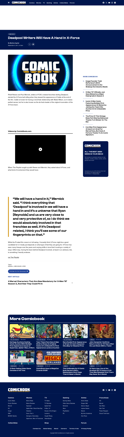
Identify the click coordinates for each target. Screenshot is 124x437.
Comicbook (12, 34)
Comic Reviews (12, 403)
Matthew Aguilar (14, 43)
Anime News (84, 400)
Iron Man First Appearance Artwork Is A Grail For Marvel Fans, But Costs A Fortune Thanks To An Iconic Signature (97, 131)
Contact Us (37, 428)
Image (10, 411)
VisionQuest (48, 418)
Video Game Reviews (69, 403)
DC (9, 408)
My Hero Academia (86, 413)
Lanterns (47, 413)
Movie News (29, 400)
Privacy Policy (96, 173)
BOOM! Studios (12, 416)
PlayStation (66, 411)
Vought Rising (48, 416)
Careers (64, 428)
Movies (38, 3)
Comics (32, 3)
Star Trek (102, 408)
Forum (72, 3)
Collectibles (64, 3)
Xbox (64, 408)
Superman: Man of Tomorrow (34, 418)
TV (44, 3)
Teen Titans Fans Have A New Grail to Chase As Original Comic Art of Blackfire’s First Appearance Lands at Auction (47, 345)
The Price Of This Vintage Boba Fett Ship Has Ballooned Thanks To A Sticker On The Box (97, 119)
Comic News (11, 400)
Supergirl (28, 406)
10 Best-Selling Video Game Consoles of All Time (20, 369)
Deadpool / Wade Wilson (14, 266)
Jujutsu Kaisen (85, 408)
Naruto (83, 411)
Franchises (104, 398)
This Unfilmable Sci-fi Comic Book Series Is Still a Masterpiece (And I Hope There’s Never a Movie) (73, 371)
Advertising (47, 428)
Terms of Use (95, 172)
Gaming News (67, 400)
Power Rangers (103, 411)
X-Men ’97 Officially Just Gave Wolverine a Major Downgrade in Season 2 (95, 94)
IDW (9, 413)
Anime (56, 3)
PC (64, 413)
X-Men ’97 (47, 408)
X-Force (24, 266)
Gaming (49, 3)
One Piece (84, 416)
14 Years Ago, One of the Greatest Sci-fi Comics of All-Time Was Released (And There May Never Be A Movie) (101, 371)
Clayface (28, 411)
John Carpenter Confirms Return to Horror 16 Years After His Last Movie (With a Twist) (101, 344)
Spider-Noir (48, 406)
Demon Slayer (85, 406)
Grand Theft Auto (104, 413)
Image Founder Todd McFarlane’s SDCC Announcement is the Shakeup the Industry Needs (97, 84)
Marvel (10, 406)
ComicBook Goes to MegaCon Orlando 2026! (47, 369)
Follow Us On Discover (18, 271)
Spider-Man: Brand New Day (34, 408)
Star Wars (102, 406)
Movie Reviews (30, 403)
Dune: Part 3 (29, 413)
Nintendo (65, 406)
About (56, 428)
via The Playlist (13, 257)
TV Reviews (48, 403)
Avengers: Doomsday (32, 416)
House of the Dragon (50, 411)
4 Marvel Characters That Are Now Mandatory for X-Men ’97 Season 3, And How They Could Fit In (37, 282)
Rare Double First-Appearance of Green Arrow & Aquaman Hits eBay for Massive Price (75, 344)
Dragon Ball (84, 403)
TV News (47, 400)
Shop (47, 423)
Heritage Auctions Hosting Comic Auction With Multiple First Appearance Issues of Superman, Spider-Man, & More (22, 345)
